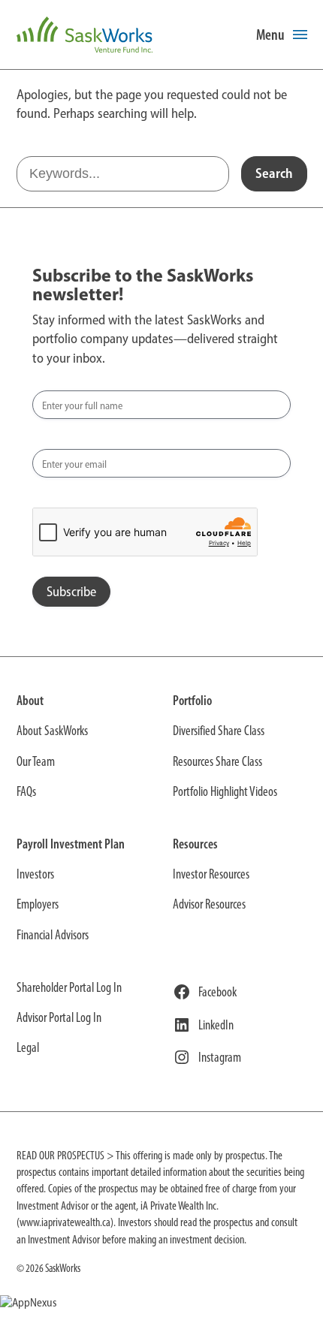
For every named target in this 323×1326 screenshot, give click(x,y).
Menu (270, 35)
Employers (38, 904)
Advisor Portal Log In (59, 1017)
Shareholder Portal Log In (69, 987)
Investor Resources (211, 874)
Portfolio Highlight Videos (225, 791)
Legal (28, 1047)
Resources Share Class (217, 761)
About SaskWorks (52, 730)
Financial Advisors (53, 935)
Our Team (36, 761)
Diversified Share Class (218, 730)
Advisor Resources (209, 904)
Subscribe (71, 591)
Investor (33, 874)
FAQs (26, 791)
